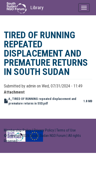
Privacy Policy (44, 130)
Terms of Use (66, 130)
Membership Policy (17, 130)
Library (37, 7)
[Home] (16, 8)
